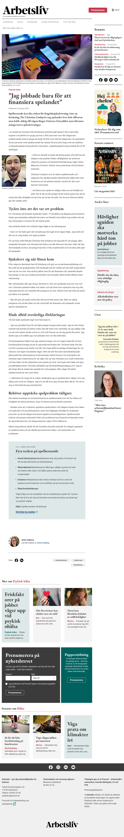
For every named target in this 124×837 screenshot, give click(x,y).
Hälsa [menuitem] (20, 22)
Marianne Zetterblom (52, 782)
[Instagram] (106, 80)
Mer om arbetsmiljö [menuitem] (13, 28)
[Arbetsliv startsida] (62, 824)
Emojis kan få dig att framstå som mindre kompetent (107, 68)
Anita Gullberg (43, 543)
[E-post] (116, 80)
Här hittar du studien (25, 512)
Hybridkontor (99, 35)
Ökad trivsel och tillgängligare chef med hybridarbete (108, 38)
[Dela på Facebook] (16, 560)
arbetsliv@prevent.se (11, 796)
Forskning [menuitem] (32, 22)
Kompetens (99, 64)
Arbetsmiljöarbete (61, 560)
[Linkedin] (111, 80)
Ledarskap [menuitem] (8, 22)
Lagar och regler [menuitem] (50, 22)
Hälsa (20, 708)
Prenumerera (98, 10)
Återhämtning (99, 45)
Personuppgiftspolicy (93, 790)
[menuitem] (47, 10)
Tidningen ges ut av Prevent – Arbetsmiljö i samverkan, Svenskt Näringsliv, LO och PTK (103, 782)
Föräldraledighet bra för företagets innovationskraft (106, 58)
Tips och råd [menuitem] (69, 22)
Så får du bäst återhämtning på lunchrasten (107, 48)
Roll (33, 674)
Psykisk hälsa (15, 90)
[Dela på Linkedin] (21, 560)
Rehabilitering (78, 565)
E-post (9, 674)
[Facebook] (101, 80)
